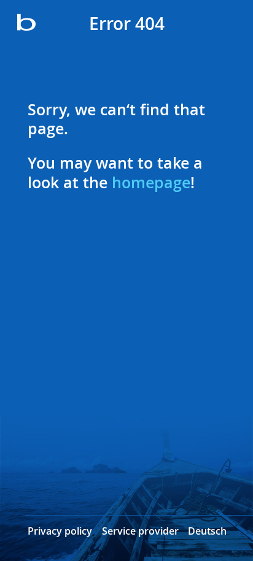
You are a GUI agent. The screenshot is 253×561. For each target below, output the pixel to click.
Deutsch (207, 531)
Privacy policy (60, 531)
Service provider (140, 531)
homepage (151, 182)
